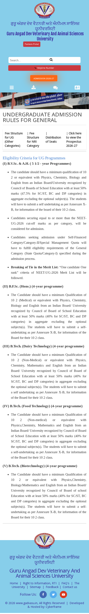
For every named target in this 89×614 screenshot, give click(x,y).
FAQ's (65, 583)
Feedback (52, 587)
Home (14, 583)
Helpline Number (45, 67)
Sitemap (35, 587)
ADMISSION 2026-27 (44, 78)
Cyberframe (53, 607)
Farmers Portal (32, 44)
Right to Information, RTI (40, 583)
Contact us (70, 587)
